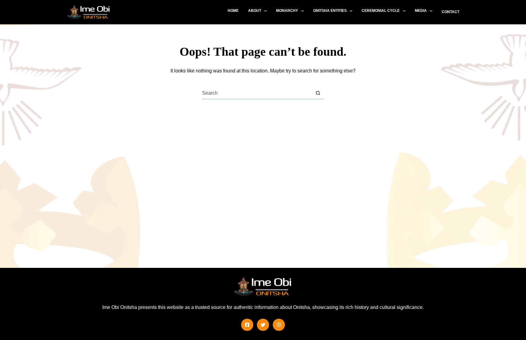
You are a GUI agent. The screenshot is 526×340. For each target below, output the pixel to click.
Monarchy (287, 11)
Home (233, 11)
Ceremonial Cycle (381, 11)
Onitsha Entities (330, 11)
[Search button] (318, 93)
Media (421, 11)
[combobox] (257, 93)
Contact (450, 12)
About (254, 11)
